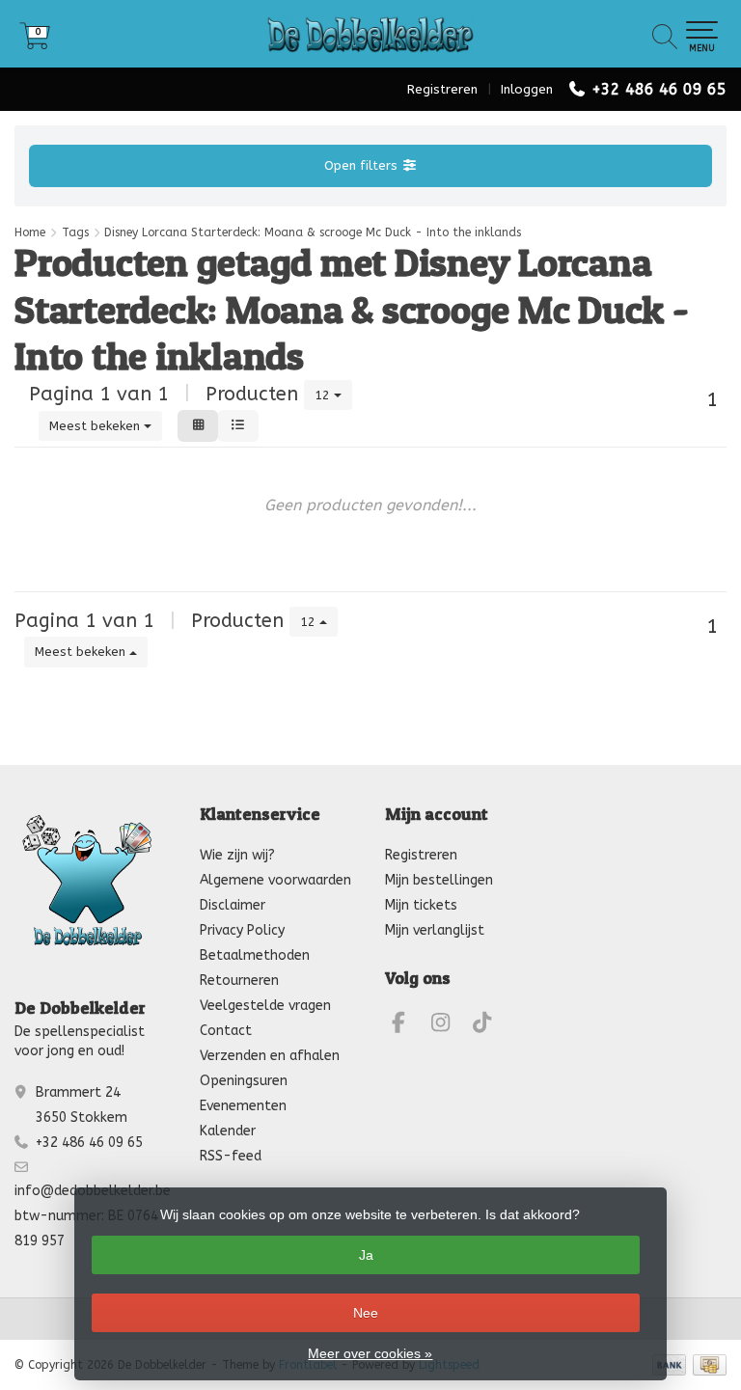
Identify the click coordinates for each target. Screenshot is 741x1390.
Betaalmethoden (255, 955)
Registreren (442, 89)
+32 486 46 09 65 (659, 89)
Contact (226, 1030)
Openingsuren (244, 1081)
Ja (366, 1255)
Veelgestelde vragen (265, 1005)
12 (324, 395)
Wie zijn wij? (237, 855)
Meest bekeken (96, 426)
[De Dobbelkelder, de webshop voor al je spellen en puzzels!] (370, 33)
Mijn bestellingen (439, 880)
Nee (365, 1313)
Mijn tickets (421, 905)
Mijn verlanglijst (434, 930)
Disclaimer (232, 905)
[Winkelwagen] (34, 43)
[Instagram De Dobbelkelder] (448, 1026)
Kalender (228, 1131)
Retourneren (239, 980)
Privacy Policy (242, 930)
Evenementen (243, 1106)
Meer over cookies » (370, 1353)
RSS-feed (230, 1156)
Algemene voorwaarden (275, 880)
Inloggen (527, 89)
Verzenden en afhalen (270, 1056)
